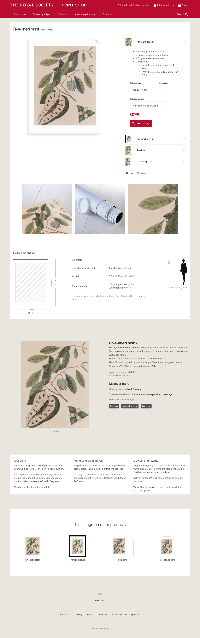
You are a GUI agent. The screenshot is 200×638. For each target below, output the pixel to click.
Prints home (19, 14)
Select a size (149, 83)
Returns (90, 614)
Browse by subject (42, 14)
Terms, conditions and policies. (126, 614)
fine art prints (43, 487)
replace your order (158, 487)
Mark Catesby (47, 30)
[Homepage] (57, 5)
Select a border (137, 99)
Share (131, 173)
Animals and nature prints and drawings (152, 394)
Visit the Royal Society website (133, 5)
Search (180, 14)
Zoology (146, 406)
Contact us (107, 14)
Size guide (163, 83)
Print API (95, 628)
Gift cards (103, 614)
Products (62, 14)
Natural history (130, 406)
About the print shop (84, 14)
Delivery (137, 477)
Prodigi (105, 628)
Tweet (143, 173)
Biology (114, 406)
